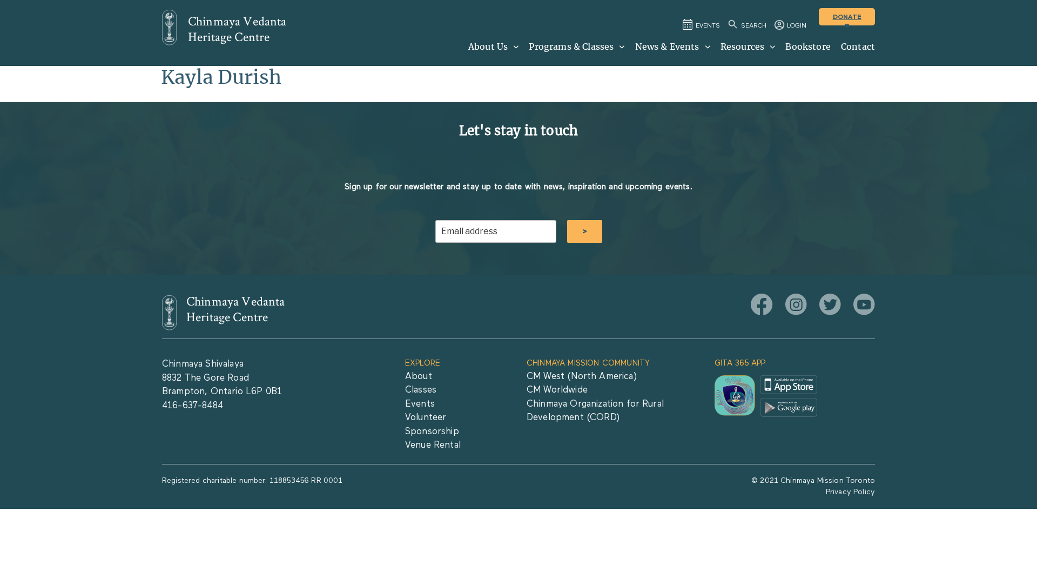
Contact (858, 46)
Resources (742, 46)
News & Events (667, 46)
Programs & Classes (571, 46)
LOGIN (796, 26)
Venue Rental (433, 445)
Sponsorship (432, 431)
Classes (420, 390)
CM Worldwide (557, 390)
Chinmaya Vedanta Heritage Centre (237, 29)
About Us (488, 46)
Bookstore (807, 46)
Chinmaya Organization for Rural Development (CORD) (595, 411)
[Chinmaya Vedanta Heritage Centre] (169, 27)
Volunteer (425, 417)
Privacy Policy (850, 492)
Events (420, 404)
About (418, 376)
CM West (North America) (582, 376)
